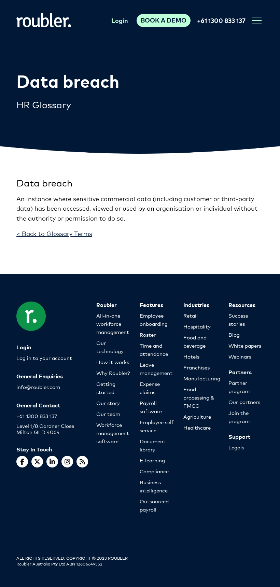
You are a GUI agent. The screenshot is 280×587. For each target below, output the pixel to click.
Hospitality (197, 326)
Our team (108, 413)
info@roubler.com (38, 386)
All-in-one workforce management (112, 323)
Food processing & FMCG (198, 397)
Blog (234, 334)
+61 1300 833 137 (221, 20)
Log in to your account (44, 357)
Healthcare (197, 427)
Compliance (154, 471)
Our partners (244, 402)
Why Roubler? (113, 372)
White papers (244, 345)
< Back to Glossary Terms (54, 233)
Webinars (239, 356)
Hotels (191, 356)
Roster (148, 334)
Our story (108, 403)
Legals (236, 447)
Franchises (196, 367)
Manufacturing (201, 378)
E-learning (152, 460)
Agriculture (197, 416)
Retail (190, 315)
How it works (112, 362)
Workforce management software (112, 432)
